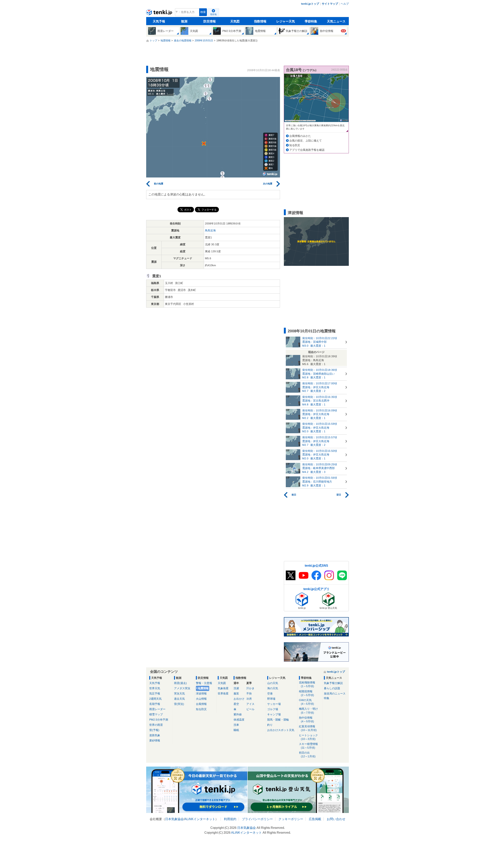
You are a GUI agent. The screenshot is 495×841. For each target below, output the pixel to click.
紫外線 (238, 714)
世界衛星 (223, 693)
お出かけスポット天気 (280, 730)
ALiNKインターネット (199, 819)
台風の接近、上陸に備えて (305, 140)
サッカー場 (274, 703)
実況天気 (179, 693)
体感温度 (239, 719)
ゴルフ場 (272, 709)
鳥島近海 (210, 230)
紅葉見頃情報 (308, 728)
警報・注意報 (204, 683)
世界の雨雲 (156, 724)
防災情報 (209, 21)
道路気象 (154, 735)
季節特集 (311, 21)
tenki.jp (159, 13)
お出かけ (239, 698)
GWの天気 (306, 702)
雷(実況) (179, 703)
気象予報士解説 (333, 683)
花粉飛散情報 (307, 684)
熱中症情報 (306, 719)
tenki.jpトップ (310, 3)
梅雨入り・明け (308, 710)
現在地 (213, 14)
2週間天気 (155, 698)
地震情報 (203, 688)
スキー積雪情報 (308, 745)
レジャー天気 (285, 21)
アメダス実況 (182, 688)
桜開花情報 (306, 693)
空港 (270, 693)
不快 (249, 693)
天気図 (235, 21)
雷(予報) (154, 730)
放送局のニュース (335, 693)
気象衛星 (223, 688)
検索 (203, 12)
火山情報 (201, 698)
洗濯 (236, 688)
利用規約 (230, 819)
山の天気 (272, 683)
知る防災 (294, 145)
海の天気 (272, 688)
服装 (236, 693)
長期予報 (154, 703)
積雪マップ (156, 714)
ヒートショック (308, 737)
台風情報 (201, 703)
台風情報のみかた (300, 136)
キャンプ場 (274, 714)
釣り (270, 724)
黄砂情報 (154, 740)
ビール (250, 709)
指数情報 (260, 21)
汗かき (250, 688)
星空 (236, 703)
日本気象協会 (174, 819)
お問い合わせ (336, 819)
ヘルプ (345, 3)
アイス (250, 703)
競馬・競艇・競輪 (278, 719)
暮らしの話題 (332, 688)
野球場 (271, 698)
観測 (184, 21)
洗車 (236, 724)
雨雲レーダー (157, 709)
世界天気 (154, 688)
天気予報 (159, 21)
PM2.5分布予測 (158, 719)
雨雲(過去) (180, 683)
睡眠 (236, 730)
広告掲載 (315, 819)
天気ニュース (336, 21)
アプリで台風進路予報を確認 (306, 149)
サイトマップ (330, 3)
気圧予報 (154, 693)
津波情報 (201, 693)
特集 (326, 698)
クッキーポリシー (290, 819)
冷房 (249, 698)
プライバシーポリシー (257, 819)
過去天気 (179, 698)
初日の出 (307, 754)
